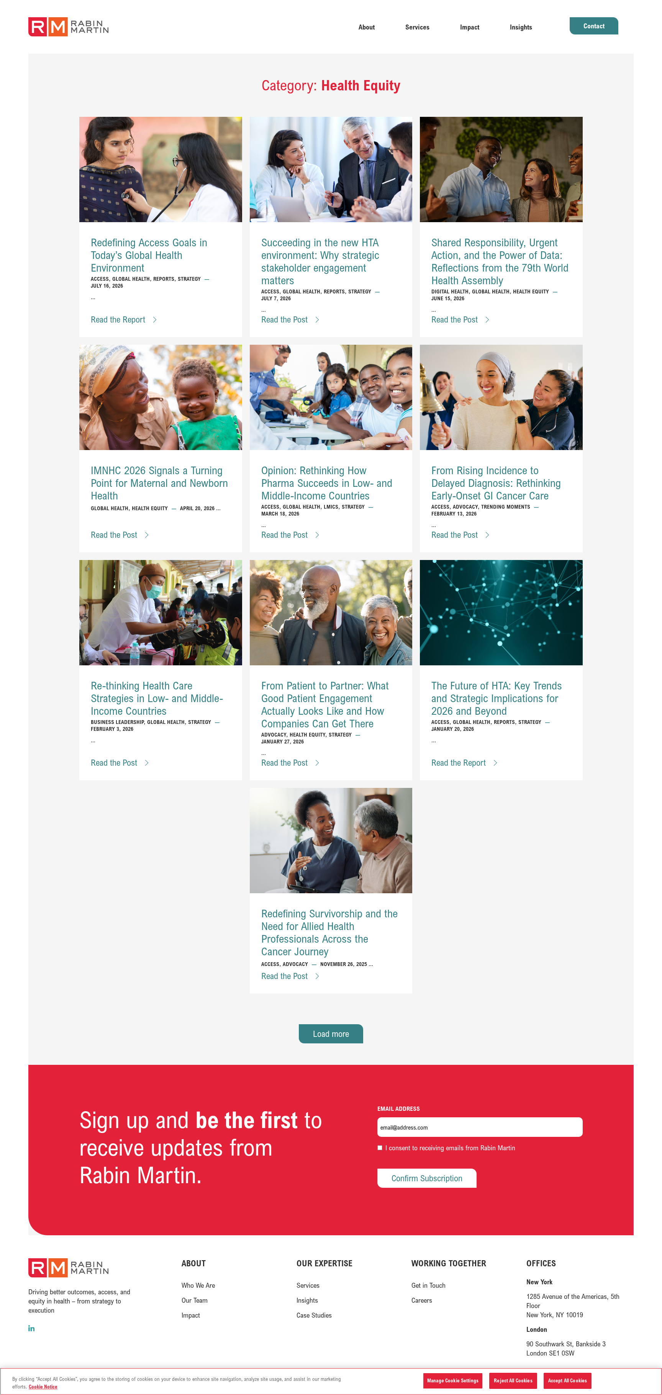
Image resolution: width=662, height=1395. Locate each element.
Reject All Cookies (513, 1380)
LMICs (331, 506)
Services (417, 27)
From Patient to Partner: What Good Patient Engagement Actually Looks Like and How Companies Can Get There (325, 704)
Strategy (189, 278)
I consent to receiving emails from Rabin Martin (450, 1147)
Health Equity (531, 291)
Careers (421, 1300)
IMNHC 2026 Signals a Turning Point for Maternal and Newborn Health (159, 483)
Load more (331, 1033)
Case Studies (314, 1314)
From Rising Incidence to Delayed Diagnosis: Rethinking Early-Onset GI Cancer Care (496, 483)
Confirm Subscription (427, 1178)
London (536, 1329)
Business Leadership (117, 722)
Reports (163, 278)
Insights (521, 27)
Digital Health (450, 291)
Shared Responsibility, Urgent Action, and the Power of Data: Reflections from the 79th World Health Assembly (500, 261)
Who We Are (198, 1285)
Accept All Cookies (567, 1380)
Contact (594, 25)
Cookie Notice (43, 1387)
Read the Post (285, 319)
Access (100, 278)
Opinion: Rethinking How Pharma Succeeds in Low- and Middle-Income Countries (326, 483)
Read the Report (119, 319)
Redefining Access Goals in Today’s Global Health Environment (149, 255)
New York (539, 1281)
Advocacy (465, 506)
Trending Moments (505, 506)
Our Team (195, 1300)
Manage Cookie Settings (452, 1380)
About (367, 27)
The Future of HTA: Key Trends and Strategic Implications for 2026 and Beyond (496, 698)
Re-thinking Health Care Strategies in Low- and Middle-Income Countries (157, 698)
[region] (331, 1381)
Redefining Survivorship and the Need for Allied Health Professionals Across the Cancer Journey (329, 932)
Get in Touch (428, 1285)
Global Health (131, 278)
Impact (469, 27)
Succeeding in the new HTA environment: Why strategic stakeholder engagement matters (320, 261)
